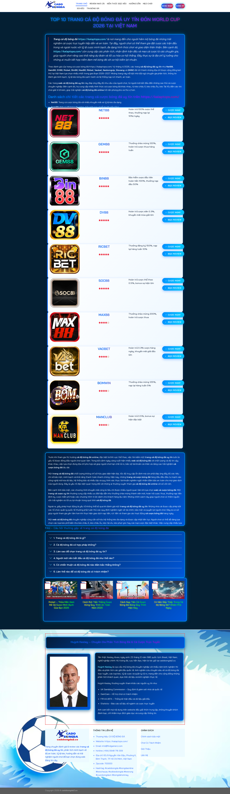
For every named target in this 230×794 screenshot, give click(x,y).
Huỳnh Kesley (105, 666)
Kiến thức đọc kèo (117, 3)
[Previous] (45, 599)
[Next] (185, 599)
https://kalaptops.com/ (92, 39)
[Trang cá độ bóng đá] (58, 6)
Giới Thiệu (145, 749)
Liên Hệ (144, 755)
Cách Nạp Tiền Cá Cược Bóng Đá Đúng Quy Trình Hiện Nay (133, 605)
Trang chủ (81, 3)
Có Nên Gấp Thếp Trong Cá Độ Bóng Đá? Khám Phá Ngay (168, 605)
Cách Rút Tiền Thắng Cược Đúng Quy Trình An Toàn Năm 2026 (97, 605)
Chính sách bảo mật (150, 736)
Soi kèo (80, 8)
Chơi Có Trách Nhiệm (151, 742)
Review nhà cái (97, 3)
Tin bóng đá (93, 8)
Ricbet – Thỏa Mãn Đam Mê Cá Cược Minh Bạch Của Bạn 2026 (61, 605)
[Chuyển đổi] (50, 538)
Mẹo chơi (147, 3)
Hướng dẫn (135, 3)
